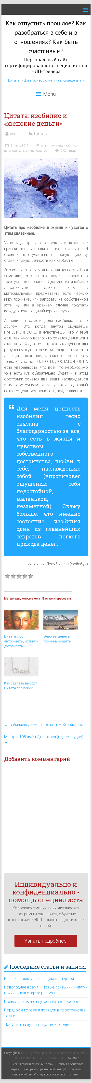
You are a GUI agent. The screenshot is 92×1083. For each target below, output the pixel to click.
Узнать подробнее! (45, 941)
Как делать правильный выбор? (45, 1069)
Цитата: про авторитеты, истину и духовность (21, 641)
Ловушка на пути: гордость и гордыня (38, 1024)
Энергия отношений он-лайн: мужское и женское (47, 1072)
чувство (41, 150)
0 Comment (68, 150)
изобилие (70, 145)
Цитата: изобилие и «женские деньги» (54, 80)
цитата (30, 150)
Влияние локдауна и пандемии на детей (39, 978)
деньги (45, 145)
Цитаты (14, 80)
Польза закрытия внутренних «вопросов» (41, 1001)
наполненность (14, 150)
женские (56, 145)
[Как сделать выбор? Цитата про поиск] (21, 667)
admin (15, 134)
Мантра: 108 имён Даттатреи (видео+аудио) (43, 739)
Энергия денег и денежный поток (31, 1064)
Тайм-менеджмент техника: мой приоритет (44, 724)
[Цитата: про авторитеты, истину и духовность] (21, 620)
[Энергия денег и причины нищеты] (60, 620)
